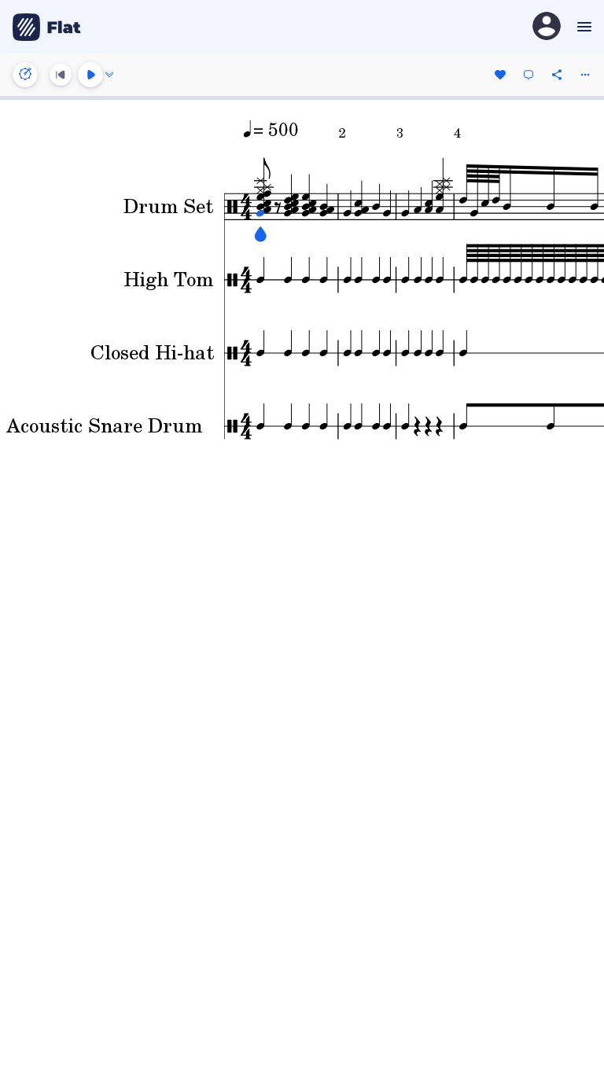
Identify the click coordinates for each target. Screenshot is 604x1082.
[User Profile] (546, 27)
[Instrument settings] (25, 74)
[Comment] (528, 75)
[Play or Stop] (90, 74)
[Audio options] (109, 74)
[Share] (557, 74)
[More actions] (585, 74)
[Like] (500, 75)
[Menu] (582, 26)
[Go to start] (61, 75)
